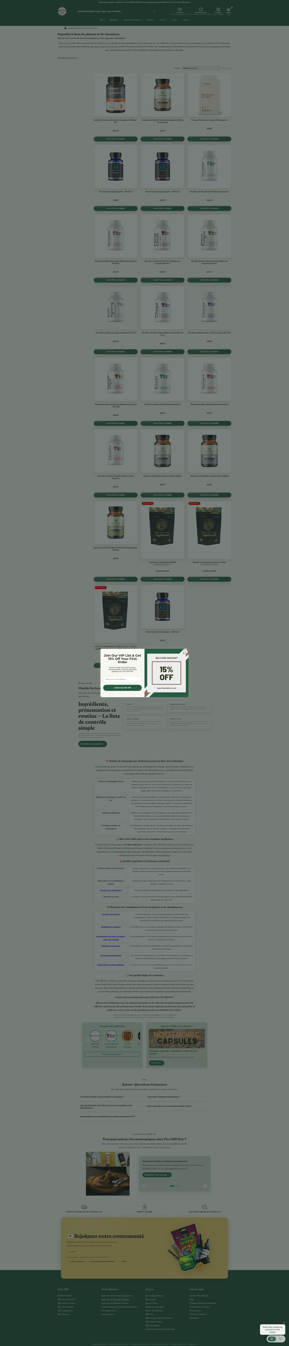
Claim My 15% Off (122, 688)
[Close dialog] (186, 652)
